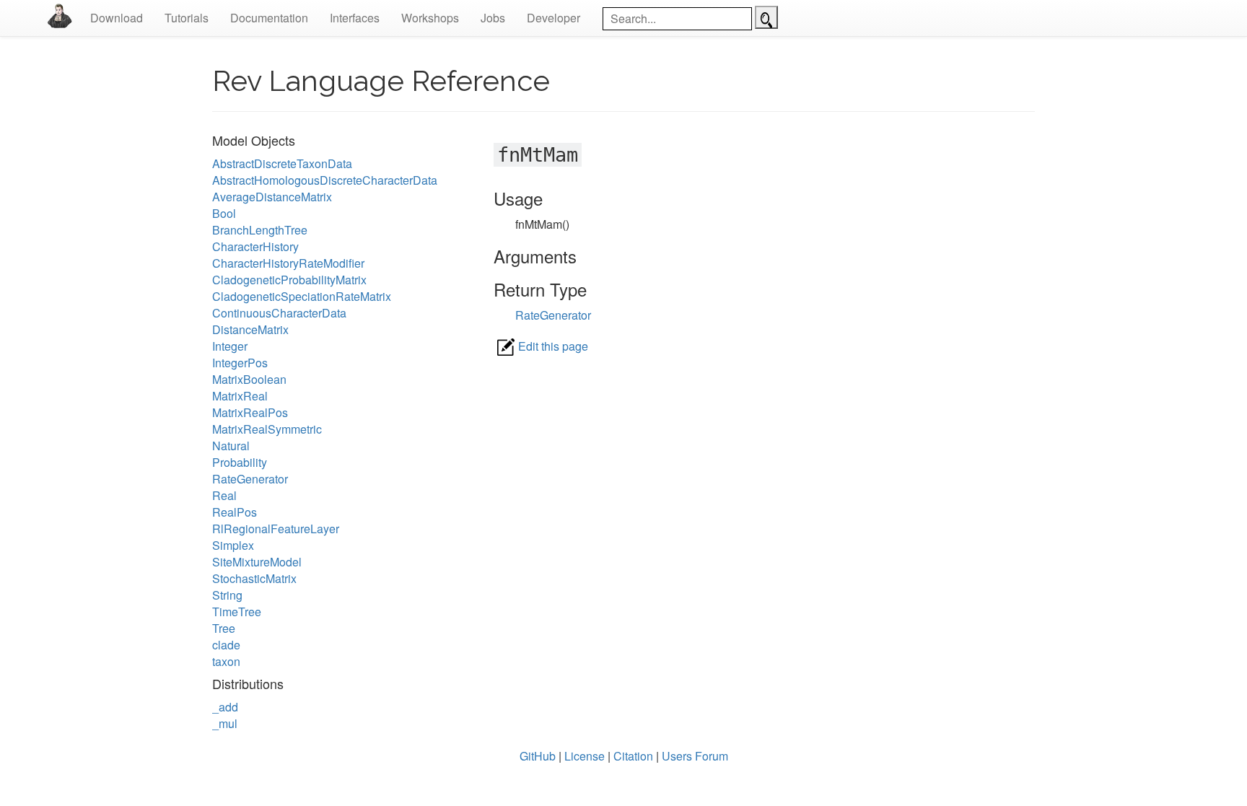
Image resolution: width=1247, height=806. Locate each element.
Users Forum (695, 756)
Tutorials (187, 17)
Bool (224, 213)
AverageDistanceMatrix (272, 196)
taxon (226, 661)
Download (116, 17)
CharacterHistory (255, 246)
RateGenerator (250, 478)
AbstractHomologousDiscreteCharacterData (324, 180)
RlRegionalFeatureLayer (275, 528)
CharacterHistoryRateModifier (288, 263)
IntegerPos (240, 362)
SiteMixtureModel (257, 561)
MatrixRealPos (250, 412)
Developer (553, 17)
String (227, 595)
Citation (633, 756)
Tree (223, 628)
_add (225, 706)
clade (226, 644)
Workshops (430, 17)
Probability (239, 462)
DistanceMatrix (250, 329)
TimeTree (236, 611)
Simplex (233, 545)
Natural (231, 445)
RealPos (234, 512)
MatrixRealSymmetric (267, 429)
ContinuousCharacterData (279, 313)
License (584, 756)
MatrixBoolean (249, 379)
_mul (224, 723)
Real (224, 495)
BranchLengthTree (259, 230)
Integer (230, 346)
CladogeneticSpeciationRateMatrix (301, 296)
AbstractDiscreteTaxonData (282, 163)
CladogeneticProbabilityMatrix (289, 279)
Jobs (493, 17)
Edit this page (553, 346)
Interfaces (355, 17)
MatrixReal (240, 395)
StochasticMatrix (254, 578)
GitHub (538, 756)
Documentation (269, 17)
